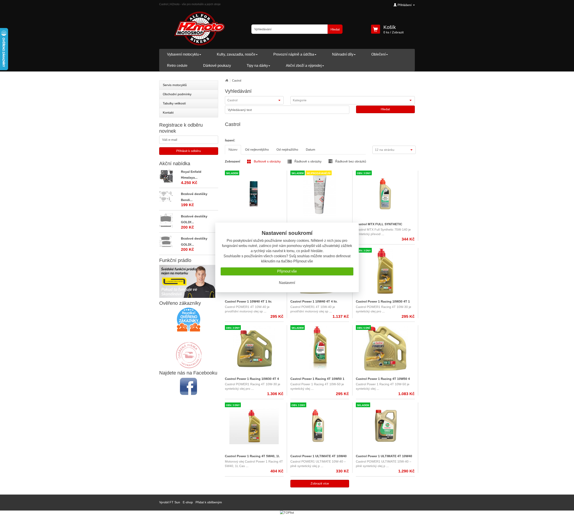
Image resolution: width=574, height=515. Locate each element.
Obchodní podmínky (177, 94)
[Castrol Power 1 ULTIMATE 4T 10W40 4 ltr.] (385, 425)
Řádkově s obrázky (308, 161)
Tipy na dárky (257, 65)
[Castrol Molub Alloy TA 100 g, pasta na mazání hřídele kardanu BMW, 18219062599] (319, 194)
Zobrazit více (320, 483)
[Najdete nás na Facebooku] (188, 386)
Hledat (335, 29)
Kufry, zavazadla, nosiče (236, 54)
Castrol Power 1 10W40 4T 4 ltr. (313, 301)
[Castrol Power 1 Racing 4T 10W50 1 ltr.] (319, 348)
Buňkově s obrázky (267, 161)
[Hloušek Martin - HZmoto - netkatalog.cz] (188, 351)
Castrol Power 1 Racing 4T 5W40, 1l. (252, 456)
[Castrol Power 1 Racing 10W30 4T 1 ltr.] (385, 271)
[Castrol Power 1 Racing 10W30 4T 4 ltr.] (254, 348)
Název (232, 149)
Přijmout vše (287, 271)
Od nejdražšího (287, 149)
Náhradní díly (342, 54)
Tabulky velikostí (174, 103)
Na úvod (226, 80)
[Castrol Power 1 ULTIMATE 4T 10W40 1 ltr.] (319, 425)
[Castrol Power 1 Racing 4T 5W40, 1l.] (254, 425)
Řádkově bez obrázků (350, 161)
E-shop (188, 502)
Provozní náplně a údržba (293, 54)
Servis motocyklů (175, 85)
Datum (310, 149)
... (382, 234)
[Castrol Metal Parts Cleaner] (254, 194)
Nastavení (287, 283)
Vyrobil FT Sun (169, 502)
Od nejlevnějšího (257, 149)
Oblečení (378, 54)
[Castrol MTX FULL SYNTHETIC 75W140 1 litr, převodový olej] (385, 194)
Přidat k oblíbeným (209, 502)
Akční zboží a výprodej (304, 65)
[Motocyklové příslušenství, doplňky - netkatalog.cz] (188, 365)
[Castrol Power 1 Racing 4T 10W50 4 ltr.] (385, 348)
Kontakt (168, 112)
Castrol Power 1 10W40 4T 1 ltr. (248, 301)
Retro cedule (177, 65)
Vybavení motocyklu (183, 54)
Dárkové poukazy (217, 65)
